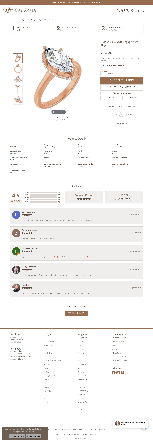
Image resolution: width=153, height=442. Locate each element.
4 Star (27, 195)
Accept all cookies (33, 436)
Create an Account (119, 338)
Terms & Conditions (79, 430)
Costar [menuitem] (46, 349)
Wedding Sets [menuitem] (83, 380)
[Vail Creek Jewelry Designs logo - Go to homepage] (19, 10)
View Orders (116, 345)
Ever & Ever (82, 147)
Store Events (82, 406)
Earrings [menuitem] (81, 349)
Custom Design (83, 391)
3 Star (27, 197)
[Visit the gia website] (58, 421)
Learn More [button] (95, 2)
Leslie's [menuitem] (46, 380)
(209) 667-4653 (59, 120)
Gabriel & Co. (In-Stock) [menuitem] (52, 361)
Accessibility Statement (97, 430)
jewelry (17, 20)
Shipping (111, 98)
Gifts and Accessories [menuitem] (85, 376)
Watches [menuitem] (81, 372)
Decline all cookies (17, 436)
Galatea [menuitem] (46, 365)
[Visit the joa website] (68, 421)
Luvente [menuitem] (46, 384)
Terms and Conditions (120, 361)
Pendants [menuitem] (81, 353)
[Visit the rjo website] (77, 421)
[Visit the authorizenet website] (86, 421)
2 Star (27, 199)
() (59, 192)
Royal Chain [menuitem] (48, 399)
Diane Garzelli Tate (30, 249)
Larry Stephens (28, 212)
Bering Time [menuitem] (48, 345)
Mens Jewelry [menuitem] (82, 368)
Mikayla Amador (29, 267)
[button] (118, 10)
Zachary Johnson (29, 230)
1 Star (27, 202)
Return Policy (116, 349)
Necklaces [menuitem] (81, 357)
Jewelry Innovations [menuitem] (51, 376)
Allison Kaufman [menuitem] (49, 342)
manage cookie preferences (23, 432)
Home (11, 20)
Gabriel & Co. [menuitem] (49, 357)
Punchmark (80, 438)
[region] (58, 79)
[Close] (150, 2)
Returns (133, 98)
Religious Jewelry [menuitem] (84, 365)
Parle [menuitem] (45, 395)
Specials (81, 410)
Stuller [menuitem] (46, 403)
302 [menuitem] (45, 338)
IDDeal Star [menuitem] (48, 368)
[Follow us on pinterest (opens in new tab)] (122, 372)
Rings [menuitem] (80, 345)
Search (18, 30)
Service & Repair (83, 402)
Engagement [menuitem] (82, 338)
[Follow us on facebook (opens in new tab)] (114, 372)
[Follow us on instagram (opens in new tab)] (118, 372)
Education (81, 398)
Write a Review (76, 313)
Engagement (25, 20)
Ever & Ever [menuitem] (48, 353)
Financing (81, 394)
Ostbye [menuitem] (46, 387)
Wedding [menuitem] (81, 342)
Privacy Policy (116, 353)
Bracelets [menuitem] (81, 361)
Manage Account (118, 342)
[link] (123, 10)
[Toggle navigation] (148, 10)
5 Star (27, 192)
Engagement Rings (36, 20)
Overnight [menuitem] (47, 391)
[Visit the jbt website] (96, 421)
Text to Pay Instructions (120, 357)
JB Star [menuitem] (46, 372)
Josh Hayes (26, 285)
